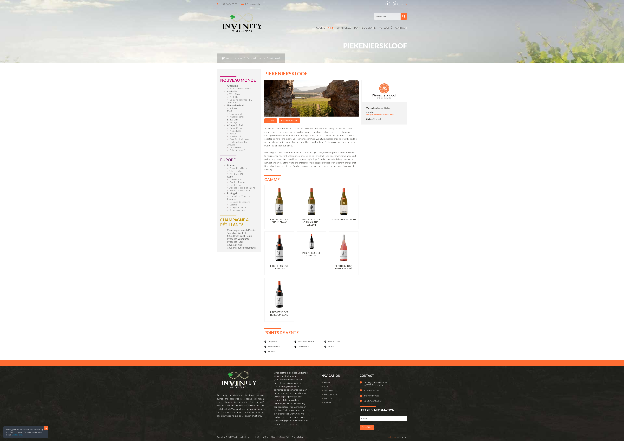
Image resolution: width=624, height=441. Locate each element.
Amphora (272, 341)
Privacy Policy (297, 437)
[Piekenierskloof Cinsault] (311, 242)
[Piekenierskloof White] (344, 202)
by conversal (397, 437)
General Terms (263, 437)
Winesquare (274, 346)
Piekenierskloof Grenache (279, 267)
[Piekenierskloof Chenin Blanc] (279, 202)
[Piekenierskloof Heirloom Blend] (279, 295)
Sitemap (274, 437)
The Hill (271, 351)
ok (46, 428)
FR (406, 4)
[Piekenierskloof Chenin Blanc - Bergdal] (311, 202)
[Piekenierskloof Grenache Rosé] (344, 249)
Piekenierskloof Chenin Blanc (279, 221)
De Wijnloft (303, 346)
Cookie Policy (17, 435)
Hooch (331, 346)
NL (402, 4)
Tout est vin (334, 341)
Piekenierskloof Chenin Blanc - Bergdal (311, 222)
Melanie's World (306, 341)
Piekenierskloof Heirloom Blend (279, 313)
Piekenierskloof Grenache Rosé (344, 267)
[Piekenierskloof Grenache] (279, 249)
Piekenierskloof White (343, 219)
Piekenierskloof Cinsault (311, 254)
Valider (404, 16)
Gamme (270, 120)
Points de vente (289, 120)
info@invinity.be (253, 4)
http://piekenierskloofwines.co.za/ (380, 114)
